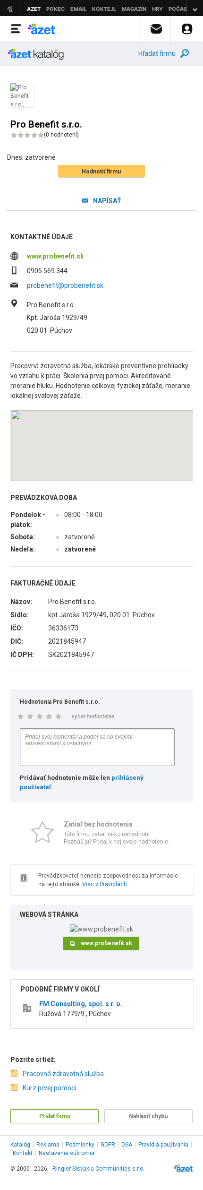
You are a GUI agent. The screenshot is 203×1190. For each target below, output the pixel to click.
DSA (126, 1144)
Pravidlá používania (163, 1144)
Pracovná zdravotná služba (63, 1074)
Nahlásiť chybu (148, 1116)
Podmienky (80, 1144)
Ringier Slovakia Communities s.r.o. (98, 1168)
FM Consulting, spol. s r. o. (80, 1004)
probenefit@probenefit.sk (65, 285)
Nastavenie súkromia (66, 1153)
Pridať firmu (54, 1116)
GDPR (108, 1144)
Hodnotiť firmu (101, 171)
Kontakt (23, 1153)
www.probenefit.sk (55, 256)
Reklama (47, 1144)
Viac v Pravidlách (104, 884)
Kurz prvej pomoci (49, 1088)
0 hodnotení (61, 134)
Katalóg (20, 1144)
